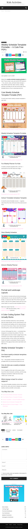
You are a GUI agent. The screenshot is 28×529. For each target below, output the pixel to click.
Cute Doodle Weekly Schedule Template (12, 394)
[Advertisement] (14, 26)
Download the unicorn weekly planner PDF (11, 286)
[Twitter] (10, 55)
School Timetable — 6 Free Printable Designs (14, 399)
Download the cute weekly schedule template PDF (13, 129)
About (10, 524)
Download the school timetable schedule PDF (12, 228)
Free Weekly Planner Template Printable (12, 397)
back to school (8, 430)
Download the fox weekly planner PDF (10, 194)
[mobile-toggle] (2, 8)
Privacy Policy (19, 524)
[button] (26, 8)
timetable (8, 431)
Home (2, 11)
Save (14, 55)
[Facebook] (7, 55)
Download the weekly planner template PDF (11, 160)
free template (19, 430)
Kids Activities (7, 11)
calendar (14, 430)
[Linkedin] (19, 55)
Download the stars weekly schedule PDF (11, 261)
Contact (14, 524)
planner (3, 431)
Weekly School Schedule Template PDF (12, 402)
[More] (22, 55)
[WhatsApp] (16, 55)
